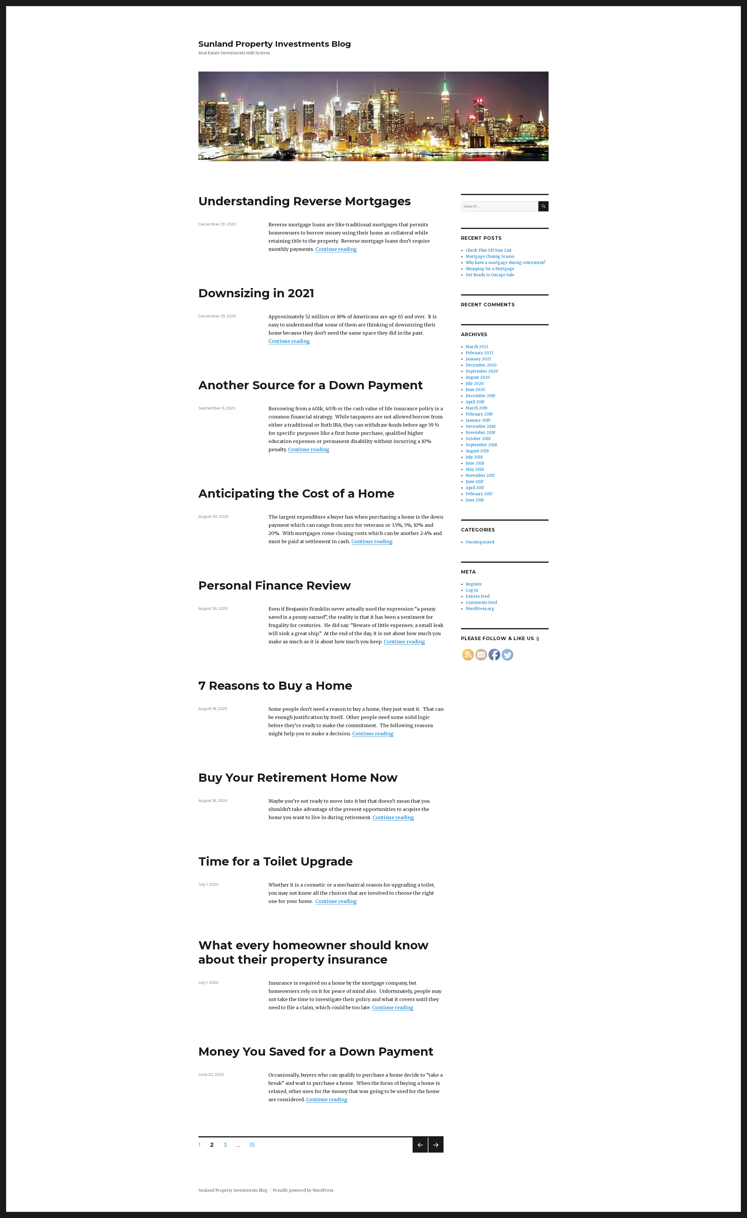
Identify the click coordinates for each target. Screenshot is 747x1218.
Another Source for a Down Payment (310, 385)
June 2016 (475, 500)
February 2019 (479, 414)
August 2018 (477, 451)
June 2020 (475, 389)
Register (474, 584)
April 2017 (475, 487)
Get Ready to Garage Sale (490, 274)
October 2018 (478, 438)
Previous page (420, 1152)
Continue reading (336, 249)
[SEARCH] (543, 206)
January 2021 (478, 359)
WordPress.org (480, 608)
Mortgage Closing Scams (490, 256)
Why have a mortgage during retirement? (506, 262)
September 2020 (482, 371)
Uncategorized (480, 542)
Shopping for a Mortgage (490, 268)
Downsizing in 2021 (256, 293)
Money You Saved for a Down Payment (316, 1051)
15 (254, 1144)
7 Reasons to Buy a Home (275, 685)
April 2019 (475, 401)
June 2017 (475, 481)
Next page (436, 1152)
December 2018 (480, 426)
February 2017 (479, 493)
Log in (472, 590)
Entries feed (478, 596)
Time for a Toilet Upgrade (275, 861)
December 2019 (480, 395)
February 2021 (479, 352)
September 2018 (481, 444)
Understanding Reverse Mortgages (304, 201)
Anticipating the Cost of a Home (296, 493)
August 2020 (478, 377)
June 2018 (475, 463)
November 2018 (480, 432)
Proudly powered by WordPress (303, 1190)
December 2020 (481, 365)
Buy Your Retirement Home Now (297, 777)
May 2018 (475, 469)
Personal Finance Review (274, 585)
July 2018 (474, 457)
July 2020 (475, 383)
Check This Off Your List (489, 250)
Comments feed (481, 602)
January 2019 (478, 420)
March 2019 (476, 408)
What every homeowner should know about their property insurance (313, 952)
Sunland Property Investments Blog (274, 44)
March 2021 (477, 346)
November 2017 (480, 475)
